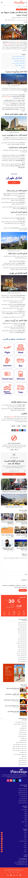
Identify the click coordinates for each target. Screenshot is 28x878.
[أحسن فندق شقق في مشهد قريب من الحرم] (21, 543)
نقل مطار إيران (23, 738)
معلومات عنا (24, 809)
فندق (18, 426)
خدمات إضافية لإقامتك (19, 65)
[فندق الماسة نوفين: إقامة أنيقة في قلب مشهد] (21, 516)
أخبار (25, 849)
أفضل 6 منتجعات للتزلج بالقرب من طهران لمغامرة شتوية (7, 548)
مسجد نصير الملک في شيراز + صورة (12, 705)
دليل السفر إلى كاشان (22, 630)
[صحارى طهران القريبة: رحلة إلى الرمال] (7, 530)
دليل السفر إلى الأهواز (22, 646)
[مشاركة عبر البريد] (15, 430)
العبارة (26, 825)
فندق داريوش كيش (22, 758)
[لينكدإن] (20, 430)
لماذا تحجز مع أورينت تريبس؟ (18, 56)
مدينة (21, 6)
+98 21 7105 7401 (21, 861)
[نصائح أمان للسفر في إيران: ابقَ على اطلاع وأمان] (7, 516)
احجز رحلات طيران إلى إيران (20, 722)
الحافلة (25, 819)
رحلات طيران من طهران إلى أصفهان (19, 748)
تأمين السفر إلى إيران (22, 736)
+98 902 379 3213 (20, 864)
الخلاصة (22, 67)
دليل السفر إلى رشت (22, 649)
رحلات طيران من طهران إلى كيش (19, 744)
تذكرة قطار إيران (23, 728)
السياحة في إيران (23, 840)
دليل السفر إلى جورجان (21, 655)
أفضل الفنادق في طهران (19, 60)
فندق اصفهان (23, 756)
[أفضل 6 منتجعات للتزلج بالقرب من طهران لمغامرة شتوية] (7, 543)
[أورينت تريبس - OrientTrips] (19, 2)
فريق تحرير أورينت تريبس (21, 19)
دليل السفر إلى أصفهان (21, 628)
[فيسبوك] (25, 430)
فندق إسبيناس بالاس (22, 762)
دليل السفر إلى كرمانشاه (21, 642)
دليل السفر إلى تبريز (22, 636)
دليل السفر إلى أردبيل (22, 638)
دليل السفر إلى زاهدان (22, 651)
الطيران (25, 813)
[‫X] (22, 430)
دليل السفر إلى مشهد (22, 624)
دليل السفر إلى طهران (22, 622)
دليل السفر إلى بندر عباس (21, 653)
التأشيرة (25, 815)
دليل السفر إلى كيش (22, 657)
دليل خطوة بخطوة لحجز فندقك (18, 58)
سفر (26, 823)
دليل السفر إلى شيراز (22, 632)
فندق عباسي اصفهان (22, 764)
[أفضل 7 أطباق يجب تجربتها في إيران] (23, 695)
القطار (26, 817)
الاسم (25, 574)
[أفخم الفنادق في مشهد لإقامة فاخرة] (21, 530)
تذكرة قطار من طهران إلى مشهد (20, 724)
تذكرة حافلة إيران (22, 730)
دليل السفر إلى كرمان (22, 644)
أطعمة (25, 847)
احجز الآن (14, 182)
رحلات (25, 845)
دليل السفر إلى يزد (22, 634)
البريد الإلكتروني (24, 579)
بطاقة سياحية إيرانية (22, 734)
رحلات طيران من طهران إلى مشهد (19, 746)
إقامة (22, 9)
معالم (25, 834)
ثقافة (25, 843)
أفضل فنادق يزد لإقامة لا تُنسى (13, 711)
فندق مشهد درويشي (22, 760)
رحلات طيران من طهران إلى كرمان (19, 750)
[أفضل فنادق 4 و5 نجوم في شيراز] (23, 690)
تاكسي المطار (24, 821)
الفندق (26, 811)
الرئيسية (24, 6)
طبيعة (25, 851)
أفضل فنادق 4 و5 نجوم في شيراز (12, 688)
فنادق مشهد (24, 726)
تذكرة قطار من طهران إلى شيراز (20, 754)
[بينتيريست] (17, 430)
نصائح (25, 9)
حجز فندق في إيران (22, 732)
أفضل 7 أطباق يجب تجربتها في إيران (12, 694)
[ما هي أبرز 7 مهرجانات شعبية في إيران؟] (23, 701)
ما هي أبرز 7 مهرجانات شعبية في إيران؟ (11, 699)
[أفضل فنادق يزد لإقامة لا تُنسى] (23, 713)
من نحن (14, 871)
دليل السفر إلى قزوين (22, 659)
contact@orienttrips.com (22, 862)
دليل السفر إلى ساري (22, 661)
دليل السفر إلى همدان (22, 640)
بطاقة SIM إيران (23, 740)
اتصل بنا (10, 871)
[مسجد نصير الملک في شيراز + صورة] (23, 707)
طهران (18, 6)
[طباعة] (12, 430)
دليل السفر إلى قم (22, 626)
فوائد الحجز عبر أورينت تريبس (18, 63)
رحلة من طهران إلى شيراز (21, 742)
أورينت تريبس (8, 43)
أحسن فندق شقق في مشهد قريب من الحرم (22, 548)
